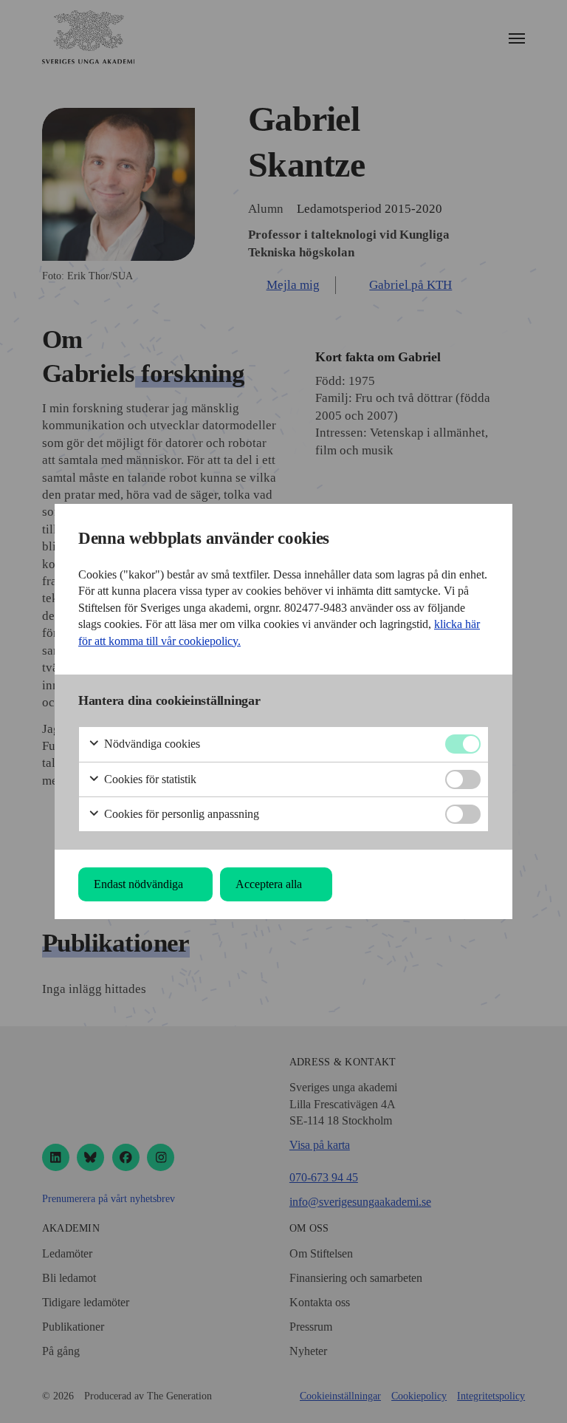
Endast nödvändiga (138, 884)
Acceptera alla (269, 884)
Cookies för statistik (148, 779)
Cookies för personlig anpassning (180, 814)
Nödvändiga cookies (150, 743)
